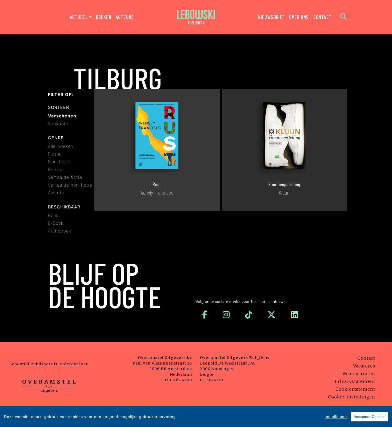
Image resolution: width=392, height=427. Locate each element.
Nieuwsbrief (271, 17)
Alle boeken (60, 146)
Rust (157, 184)
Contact (322, 17)
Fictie (54, 154)
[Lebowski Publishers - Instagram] (226, 314)
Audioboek (59, 231)
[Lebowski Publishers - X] (271, 314)
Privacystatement (355, 381)
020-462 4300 (177, 380)
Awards (56, 192)
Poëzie (55, 169)
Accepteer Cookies (369, 416)
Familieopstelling (284, 184)
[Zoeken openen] (343, 17)
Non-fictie (59, 161)
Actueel (79, 17)
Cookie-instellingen (351, 397)
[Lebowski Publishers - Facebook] (205, 314)
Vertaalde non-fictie (70, 185)
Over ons (299, 17)
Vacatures (364, 366)
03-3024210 (211, 380)
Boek (53, 215)
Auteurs (125, 17)
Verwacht (58, 123)
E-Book (55, 223)
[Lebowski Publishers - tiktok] (249, 314)
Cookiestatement (355, 389)
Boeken (103, 17)
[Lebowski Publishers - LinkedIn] (295, 314)
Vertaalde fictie (65, 177)
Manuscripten (359, 373)
